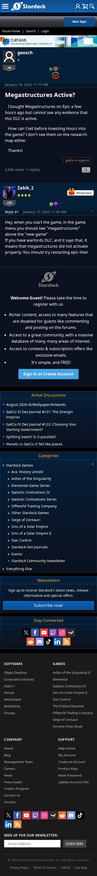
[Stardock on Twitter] (26, 632)
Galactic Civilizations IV (69, 686)
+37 (9, 202)
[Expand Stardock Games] (3, 466)
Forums (9, 802)
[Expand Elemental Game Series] (9, 486)
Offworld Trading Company (73, 713)
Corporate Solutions (19, 679)
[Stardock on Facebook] (35, 632)
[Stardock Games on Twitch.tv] (52, 632)
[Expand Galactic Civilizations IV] (9, 492)
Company (13, 739)
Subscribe (75, 843)
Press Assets (13, 782)
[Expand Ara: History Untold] (9, 472)
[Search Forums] (92, 6)
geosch (25, 52)
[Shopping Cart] (85, 6)
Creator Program (16, 788)
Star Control (62, 699)
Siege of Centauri (65, 719)
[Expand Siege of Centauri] (9, 520)
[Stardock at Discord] (39, 641)
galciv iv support (77, 160)
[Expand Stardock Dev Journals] (9, 547)
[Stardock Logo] (28, 6)
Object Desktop (15, 672)
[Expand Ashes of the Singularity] (9, 479)
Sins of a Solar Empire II (70, 692)
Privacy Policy (19, 868)
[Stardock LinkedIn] (57, 641)
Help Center (67, 748)
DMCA (65, 868)
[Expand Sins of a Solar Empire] (9, 527)
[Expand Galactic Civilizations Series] (9, 499)
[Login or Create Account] (77, 6)
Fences (9, 692)
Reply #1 (12, 211)
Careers (9, 768)
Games (59, 663)
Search (31, 31)
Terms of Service (44, 868)
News (8, 775)
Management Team (18, 762)
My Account (67, 755)
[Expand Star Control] (9, 540)
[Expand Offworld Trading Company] (9, 506)
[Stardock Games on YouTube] (44, 632)
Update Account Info (73, 782)
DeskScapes (12, 699)
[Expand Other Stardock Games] (9, 513)
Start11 (9, 686)
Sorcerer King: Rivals (68, 726)
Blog (7, 755)
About (8, 748)
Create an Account (71, 762)
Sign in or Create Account (48, 374)
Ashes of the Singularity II (71, 672)
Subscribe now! (48, 605)
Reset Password (70, 775)
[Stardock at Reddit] (30, 641)
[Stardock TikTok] (48, 641)
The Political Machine (68, 706)
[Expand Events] (9, 554)
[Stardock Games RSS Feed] (66, 641)
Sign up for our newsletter (30, 835)
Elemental (60, 679)
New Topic (79, 21)
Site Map (81, 868)
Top (92, 211)
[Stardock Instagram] (61, 632)
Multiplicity (12, 706)
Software (13, 663)
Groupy (9, 713)
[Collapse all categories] (93, 464)
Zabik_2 (25, 188)
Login (45, 31)
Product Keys (68, 768)
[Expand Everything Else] (3, 569)
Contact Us (12, 795)
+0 (9, 67)
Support (66, 739)
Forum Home (11, 31)
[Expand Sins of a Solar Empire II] (9, 534)
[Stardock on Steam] (70, 632)
